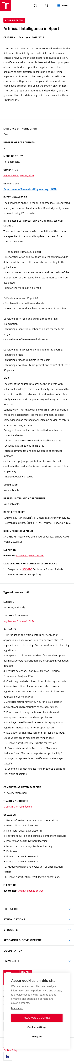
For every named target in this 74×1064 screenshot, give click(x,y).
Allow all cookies (37, 1017)
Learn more (17, 1008)
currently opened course (30, 555)
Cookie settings (36, 1027)
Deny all (37, 1036)
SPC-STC (27, 569)
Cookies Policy (10, 1050)
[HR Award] (7, 1056)
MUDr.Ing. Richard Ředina (17, 806)
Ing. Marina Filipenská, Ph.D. (18, 175)
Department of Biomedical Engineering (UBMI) (30, 189)
